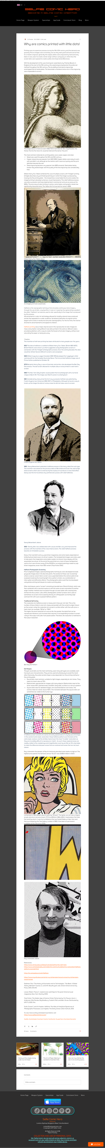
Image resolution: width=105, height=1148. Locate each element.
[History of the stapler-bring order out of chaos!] (27, 1049)
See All (87, 1039)
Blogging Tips (27, 28)
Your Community (49, 28)
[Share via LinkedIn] (32, 1026)
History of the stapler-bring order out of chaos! (27, 1059)
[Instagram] (49, 1110)
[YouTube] (55, 1110)
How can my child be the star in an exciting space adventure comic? (76, 1059)
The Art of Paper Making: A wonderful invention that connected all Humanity (51, 1059)
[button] (86, 28)
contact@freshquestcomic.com (52, 1126)
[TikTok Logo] (37, 1110)
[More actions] (80, 39)
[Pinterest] (61, 1110)
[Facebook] (43, 1110)
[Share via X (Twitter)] (28, 1026)
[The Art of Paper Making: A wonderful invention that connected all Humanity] (52, 1049)
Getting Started (38, 28)
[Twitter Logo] (68, 1110)
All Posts (18, 28)
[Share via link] (36, 1026)
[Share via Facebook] (25, 1026)
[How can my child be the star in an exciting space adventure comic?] (77, 1049)
